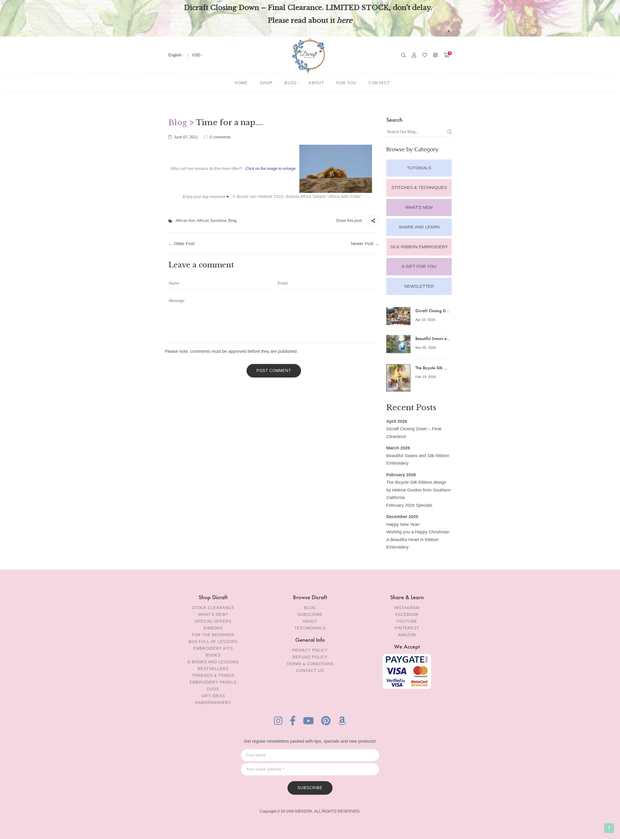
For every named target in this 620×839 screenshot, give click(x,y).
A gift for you (419, 266)
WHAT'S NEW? (213, 614)
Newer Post (362, 243)
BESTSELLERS (213, 669)
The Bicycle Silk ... (431, 367)
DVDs (213, 689)
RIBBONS (213, 628)
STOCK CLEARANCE (213, 608)
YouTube (406, 621)
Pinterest (407, 628)
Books (213, 655)
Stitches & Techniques (419, 187)
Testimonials (310, 628)
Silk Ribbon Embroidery (419, 246)
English (174, 55)
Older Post (184, 243)
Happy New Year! (403, 524)
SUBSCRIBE (310, 788)
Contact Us (310, 671)
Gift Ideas (213, 696)
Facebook (407, 614)
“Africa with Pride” (344, 196)
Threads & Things (213, 675)
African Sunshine (211, 221)
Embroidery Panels (213, 682)
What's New (419, 207)
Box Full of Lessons (213, 642)
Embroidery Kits (213, 648)
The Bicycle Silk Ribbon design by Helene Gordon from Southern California (418, 490)
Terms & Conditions (310, 664)
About (310, 621)
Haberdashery (213, 703)
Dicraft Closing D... (432, 310)
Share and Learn (419, 227)
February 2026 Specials (409, 505)
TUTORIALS (419, 168)
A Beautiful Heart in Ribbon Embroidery (412, 543)
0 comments (220, 137)
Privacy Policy (310, 650)
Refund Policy (310, 657)
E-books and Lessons (213, 662)
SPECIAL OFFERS (213, 621)
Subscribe (310, 614)
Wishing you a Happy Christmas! (418, 531)
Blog (177, 122)
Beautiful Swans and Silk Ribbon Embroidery (417, 459)
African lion (185, 221)
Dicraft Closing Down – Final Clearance (413, 432)
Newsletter (419, 286)
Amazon (407, 635)
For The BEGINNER (213, 635)
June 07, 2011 (186, 137)
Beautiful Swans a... (432, 338)
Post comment (273, 371)
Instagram (406, 608)
